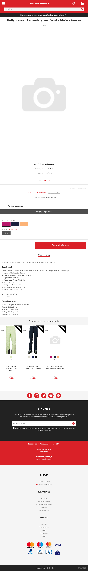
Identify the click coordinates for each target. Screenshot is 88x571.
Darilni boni (44, 533)
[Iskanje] (82, 9)
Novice (44, 530)
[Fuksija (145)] (6, 224)
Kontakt (44, 524)
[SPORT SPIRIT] (39, 3)
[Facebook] (29, 395)
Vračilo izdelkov (44, 510)
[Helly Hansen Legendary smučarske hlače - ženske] (44, 95)
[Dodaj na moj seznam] (2, 331)
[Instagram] (36, 395)
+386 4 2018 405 (45, 481)
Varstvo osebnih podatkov (59, 416)
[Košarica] (81, 3)
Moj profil (44, 498)
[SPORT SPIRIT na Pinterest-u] (58, 395)
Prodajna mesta (44, 527)
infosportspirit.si (45, 484)
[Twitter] (43, 395)
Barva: (8, 220)
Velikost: (9, 229)
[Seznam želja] (73, 4)
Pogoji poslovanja (44, 501)
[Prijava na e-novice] (73, 423)
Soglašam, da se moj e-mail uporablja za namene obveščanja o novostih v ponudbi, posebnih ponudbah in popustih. (45, 429)
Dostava (44, 507)
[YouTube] (51, 395)
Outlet (44, 536)
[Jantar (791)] (24, 224)
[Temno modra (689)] (15, 224)
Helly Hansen (51, 197)
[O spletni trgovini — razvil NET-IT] (82, 568)
